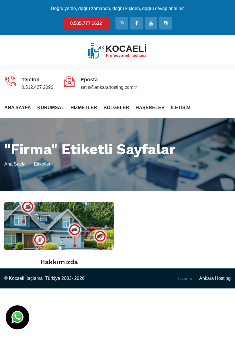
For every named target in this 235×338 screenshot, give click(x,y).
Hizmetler (83, 107)
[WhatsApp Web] (121, 23)
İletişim (180, 107)
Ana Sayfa (17, 107)
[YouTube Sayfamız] (151, 23)
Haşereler (150, 107)
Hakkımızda (59, 262)
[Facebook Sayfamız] (136, 23)
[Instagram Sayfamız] (165, 23)
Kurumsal (50, 107)
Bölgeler (116, 107)
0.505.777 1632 (86, 23)
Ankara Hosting (215, 278)
